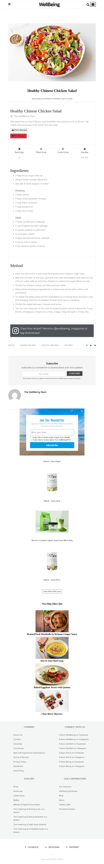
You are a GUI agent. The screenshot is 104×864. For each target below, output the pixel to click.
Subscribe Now (52, 445)
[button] (52, 420)
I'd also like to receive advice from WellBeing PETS (51, 440)
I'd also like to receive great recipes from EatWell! (51, 437)
